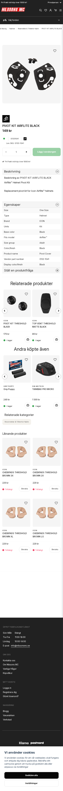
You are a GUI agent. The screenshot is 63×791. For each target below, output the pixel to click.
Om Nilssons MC (10, 664)
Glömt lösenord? (11, 696)
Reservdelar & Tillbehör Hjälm (28, 29)
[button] (55, 49)
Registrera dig (10, 692)
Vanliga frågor (10, 669)
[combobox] (31, 19)
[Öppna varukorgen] (55, 10)
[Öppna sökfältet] (40, 10)
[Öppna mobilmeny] (60, 10)
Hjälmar (12, 29)
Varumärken (9, 715)
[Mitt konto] (50, 10)
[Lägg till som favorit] (45, 10)
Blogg (6, 711)
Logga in (7, 688)
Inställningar (31, 783)
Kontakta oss (9, 660)
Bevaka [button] (24, 489)
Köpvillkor (7, 673)
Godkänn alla (31, 775)
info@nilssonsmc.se (20, 645)
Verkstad (7, 719)
